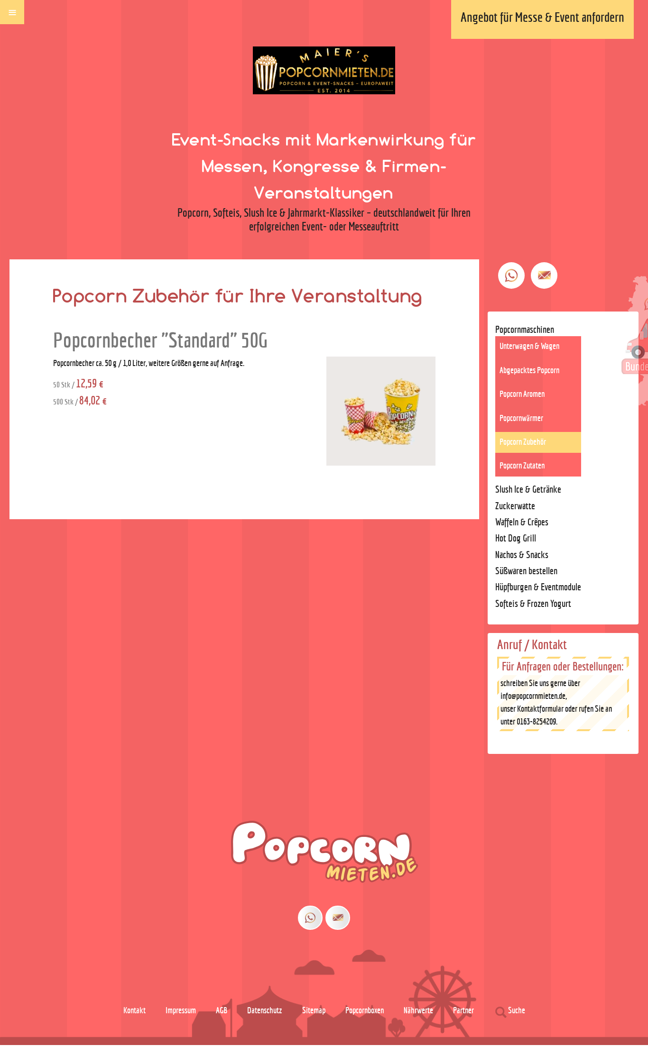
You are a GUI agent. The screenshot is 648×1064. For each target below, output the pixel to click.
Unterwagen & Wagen (529, 346)
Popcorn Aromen (522, 394)
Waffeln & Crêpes (521, 521)
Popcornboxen (364, 1010)
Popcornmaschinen (524, 329)
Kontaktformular (540, 709)
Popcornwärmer (521, 418)
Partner (463, 1010)
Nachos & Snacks (521, 554)
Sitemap (313, 1010)
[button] (558, 1037)
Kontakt (134, 1010)
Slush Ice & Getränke (528, 489)
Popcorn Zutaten (522, 465)
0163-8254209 (536, 721)
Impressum (181, 1010)
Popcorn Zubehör (523, 442)
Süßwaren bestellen (526, 570)
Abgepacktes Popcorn (529, 370)
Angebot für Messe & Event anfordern (542, 17)
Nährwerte (418, 1010)
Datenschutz (264, 1010)
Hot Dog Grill (515, 537)
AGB (221, 1010)
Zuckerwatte (515, 505)
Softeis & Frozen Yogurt (533, 603)
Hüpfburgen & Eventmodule (538, 586)
